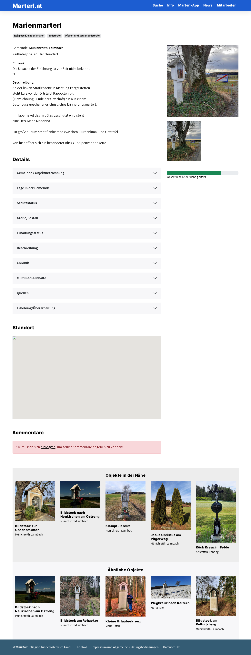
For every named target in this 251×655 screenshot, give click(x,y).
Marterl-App (188, 5)
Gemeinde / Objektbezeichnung (40, 173)
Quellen (23, 293)
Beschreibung (27, 248)
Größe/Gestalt (27, 218)
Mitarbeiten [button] (226, 5)
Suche (158, 5)
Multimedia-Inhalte (31, 278)
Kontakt (82, 647)
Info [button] (170, 5)
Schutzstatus (27, 203)
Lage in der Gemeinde (33, 188)
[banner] (27, 5)
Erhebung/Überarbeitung (36, 308)
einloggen (48, 447)
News (208, 5)
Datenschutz (171, 647)
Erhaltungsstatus (30, 233)
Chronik (23, 263)
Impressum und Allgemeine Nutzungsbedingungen (125, 647)
